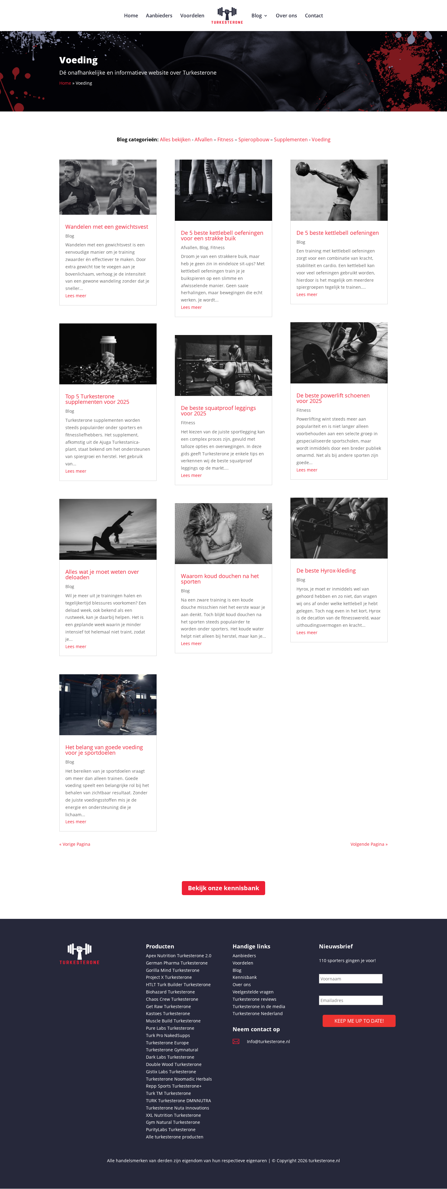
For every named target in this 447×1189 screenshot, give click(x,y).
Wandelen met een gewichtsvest (107, 226)
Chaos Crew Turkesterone (172, 999)
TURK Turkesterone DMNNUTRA (178, 1100)
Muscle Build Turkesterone (173, 1021)
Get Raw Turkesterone (168, 1006)
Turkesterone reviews (254, 999)
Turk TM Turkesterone (168, 1093)
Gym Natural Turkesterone (173, 1122)
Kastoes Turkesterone (168, 1013)
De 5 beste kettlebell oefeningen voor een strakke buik (222, 235)
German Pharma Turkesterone (177, 963)
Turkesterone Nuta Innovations (177, 1108)
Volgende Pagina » (369, 844)
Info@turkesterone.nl (268, 1041)
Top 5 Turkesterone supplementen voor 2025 (98, 399)
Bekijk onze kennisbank (223, 888)
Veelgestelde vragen (253, 992)
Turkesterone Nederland (258, 1013)
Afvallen (204, 139)
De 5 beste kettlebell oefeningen (338, 232)
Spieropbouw (253, 139)
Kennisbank (245, 977)
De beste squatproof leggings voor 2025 (218, 410)
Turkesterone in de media (259, 1006)
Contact (314, 16)
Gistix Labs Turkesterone (171, 1071)
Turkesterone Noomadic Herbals (179, 1079)
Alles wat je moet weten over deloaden (102, 574)
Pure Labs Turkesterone (170, 1028)
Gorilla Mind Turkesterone (172, 970)
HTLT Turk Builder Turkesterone (178, 984)
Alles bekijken (175, 139)
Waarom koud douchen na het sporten (220, 578)
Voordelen (192, 16)
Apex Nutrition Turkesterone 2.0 (178, 955)
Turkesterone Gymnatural (172, 1050)
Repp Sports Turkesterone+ (174, 1086)
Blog (256, 16)
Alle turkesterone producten (174, 1137)
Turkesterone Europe (167, 1043)
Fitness (225, 139)
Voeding (321, 139)
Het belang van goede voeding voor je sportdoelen (104, 749)
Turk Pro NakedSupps (168, 1035)
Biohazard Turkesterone (170, 992)
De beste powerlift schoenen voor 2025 (333, 398)
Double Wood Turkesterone (174, 1064)
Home (131, 16)
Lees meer (75, 295)
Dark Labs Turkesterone (170, 1057)
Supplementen (291, 139)
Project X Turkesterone (169, 977)
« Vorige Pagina (74, 844)
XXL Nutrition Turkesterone (173, 1115)
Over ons (286, 16)
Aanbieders (159, 16)
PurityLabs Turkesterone (171, 1129)
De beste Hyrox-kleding (326, 570)
